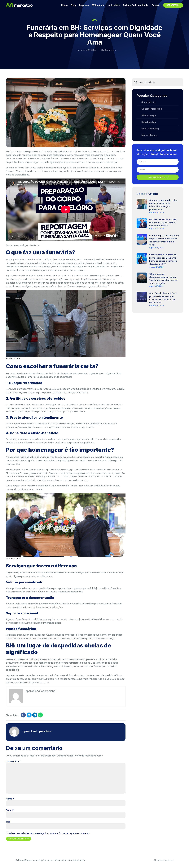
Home (64, 5)
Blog (73, 5)
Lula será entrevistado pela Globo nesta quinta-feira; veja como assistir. (163, 222)
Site (8, 821)
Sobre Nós (114, 5)
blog (94, 20)
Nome (10, 798)
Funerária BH (102, 266)
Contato (156, 5)
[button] (23, 715)
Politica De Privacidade (135, 5)
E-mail (10, 810)
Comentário (13, 761)
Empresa (84, 5)
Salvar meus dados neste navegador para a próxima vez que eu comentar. (48, 833)
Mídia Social (98, 5)
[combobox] (157, 82)
